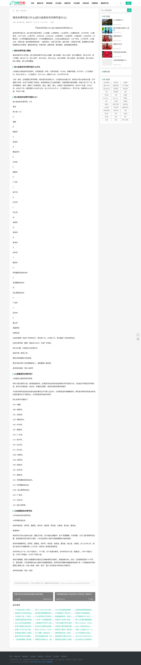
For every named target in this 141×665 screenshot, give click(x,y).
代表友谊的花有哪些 (119, 52)
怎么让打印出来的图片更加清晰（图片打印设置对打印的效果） (24, 623)
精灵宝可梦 (116, 104)
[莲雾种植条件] (107, 36)
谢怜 (116, 120)
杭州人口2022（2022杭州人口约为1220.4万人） (44, 630)
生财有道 (86, 3)
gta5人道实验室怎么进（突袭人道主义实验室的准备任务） (84, 626)
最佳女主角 (106, 89)
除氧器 (125, 101)
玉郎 (116, 95)
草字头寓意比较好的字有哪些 (24, 626)
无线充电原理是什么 (119, 60)
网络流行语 (104, 3)
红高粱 (125, 95)
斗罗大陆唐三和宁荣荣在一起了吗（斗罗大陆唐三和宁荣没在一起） (64, 623)
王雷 (125, 110)
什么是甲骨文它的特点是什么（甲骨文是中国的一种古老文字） (44, 616)
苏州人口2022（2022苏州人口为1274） (84, 623)
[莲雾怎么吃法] (107, 44)
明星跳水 (115, 92)
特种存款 (125, 89)
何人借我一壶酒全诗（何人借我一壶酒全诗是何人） (44, 633)
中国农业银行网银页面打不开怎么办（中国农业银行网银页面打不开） (64, 626)
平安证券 (115, 107)
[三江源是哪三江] (107, 20)
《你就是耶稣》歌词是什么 (24, 639)
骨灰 (125, 117)
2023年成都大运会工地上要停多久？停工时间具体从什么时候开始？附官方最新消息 (84, 633)
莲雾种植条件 (117, 36)
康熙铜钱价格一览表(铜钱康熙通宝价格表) (64, 633)
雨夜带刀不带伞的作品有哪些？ (24, 613)
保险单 (106, 104)
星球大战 (115, 110)
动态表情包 (106, 82)
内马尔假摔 (125, 85)
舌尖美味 (58, 3)
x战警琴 (125, 82)
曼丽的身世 (125, 107)
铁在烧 (106, 113)
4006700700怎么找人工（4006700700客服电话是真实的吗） (84, 636)
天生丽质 (76, 3)
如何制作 (115, 82)
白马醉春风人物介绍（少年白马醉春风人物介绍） (64, 613)
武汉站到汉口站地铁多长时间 (84, 639)
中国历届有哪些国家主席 (84, 610)
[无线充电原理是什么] (107, 60)
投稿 (128, 3)
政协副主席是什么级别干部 (24, 633)
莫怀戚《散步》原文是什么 (64, 630)
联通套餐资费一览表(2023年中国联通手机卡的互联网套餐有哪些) (64, 616)
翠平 (116, 113)
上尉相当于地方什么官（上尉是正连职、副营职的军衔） (44, 623)
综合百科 (23, 10)
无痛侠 (125, 98)
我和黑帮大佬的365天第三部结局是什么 (64, 636)
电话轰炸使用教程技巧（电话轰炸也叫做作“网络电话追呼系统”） (44, 613)
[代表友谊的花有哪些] (107, 52)
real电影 (106, 107)
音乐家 (106, 95)
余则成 (125, 113)
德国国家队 (116, 85)
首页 (32, 3)
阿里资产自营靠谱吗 (82, 613)
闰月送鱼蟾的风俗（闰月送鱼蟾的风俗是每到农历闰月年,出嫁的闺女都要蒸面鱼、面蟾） (44, 636)
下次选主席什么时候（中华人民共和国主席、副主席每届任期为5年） (24, 610)
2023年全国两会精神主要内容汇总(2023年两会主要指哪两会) (64, 610)
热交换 (116, 101)
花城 (106, 120)
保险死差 (125, 104)
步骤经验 (95, 3)
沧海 (116, 117)
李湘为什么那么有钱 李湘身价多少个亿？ (64, 620)
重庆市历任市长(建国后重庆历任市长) (24, 636)
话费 (125, 92)
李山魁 (106, 117)
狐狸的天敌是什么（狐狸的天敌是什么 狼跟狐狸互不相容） (44, 639)
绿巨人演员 (125, 120)
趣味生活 (40, 3)
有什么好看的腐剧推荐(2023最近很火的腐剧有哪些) (84, 620)
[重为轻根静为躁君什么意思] (107, 28)
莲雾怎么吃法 (117, 44)
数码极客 (49, 3)
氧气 (106, 101)
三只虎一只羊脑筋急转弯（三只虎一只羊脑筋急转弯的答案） (44, 620)
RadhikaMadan (107, 98)
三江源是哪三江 (118, 20)
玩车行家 (48, 656)
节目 (106, 92)
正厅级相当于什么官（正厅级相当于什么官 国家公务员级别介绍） (84, 616)
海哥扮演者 (106, 110)
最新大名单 (106, 85)
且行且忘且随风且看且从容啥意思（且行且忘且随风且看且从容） (44, 626)
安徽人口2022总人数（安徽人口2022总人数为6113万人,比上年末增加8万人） (24, 630)
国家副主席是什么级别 (63, 639)
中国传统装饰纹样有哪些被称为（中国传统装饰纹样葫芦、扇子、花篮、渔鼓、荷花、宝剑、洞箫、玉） (24, 620)
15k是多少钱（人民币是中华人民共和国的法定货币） (24, 616)
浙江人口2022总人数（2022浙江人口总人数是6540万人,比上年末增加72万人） (44, 610)
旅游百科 (67, 3)
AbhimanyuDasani (116, 98)
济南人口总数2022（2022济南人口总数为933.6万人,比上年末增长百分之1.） (84, 630)
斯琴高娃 (115, 89)
